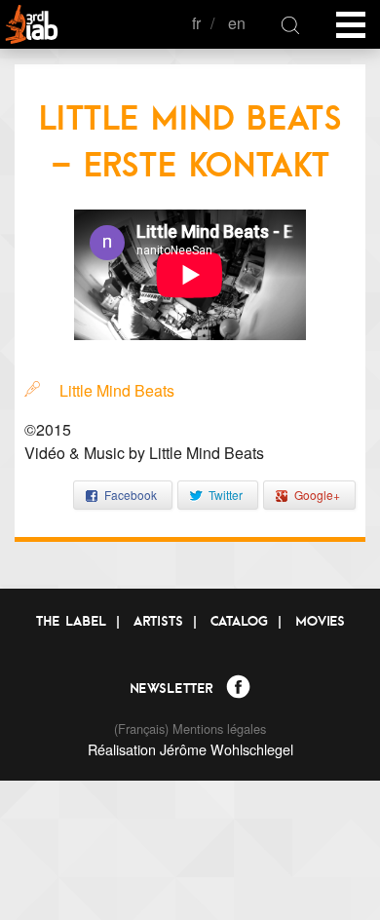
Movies (320, 621)
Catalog (239, 621)
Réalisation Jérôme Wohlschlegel (190, 749)
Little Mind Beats (116, 390)
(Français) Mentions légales (190, 728)
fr (196, 23)
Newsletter (171, 688)
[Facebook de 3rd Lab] (238, 689)
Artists (158, 621)
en (237, 23)
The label (71, 621)
